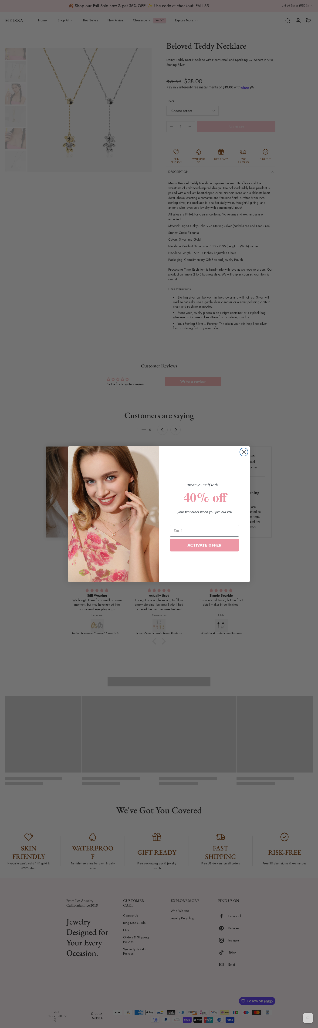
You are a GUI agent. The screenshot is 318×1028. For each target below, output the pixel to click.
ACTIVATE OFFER (204, 545)
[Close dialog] (244, 452)
